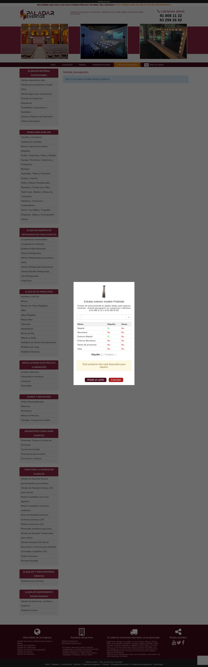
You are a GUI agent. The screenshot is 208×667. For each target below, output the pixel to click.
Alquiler (95, 354)
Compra (109, 354)
